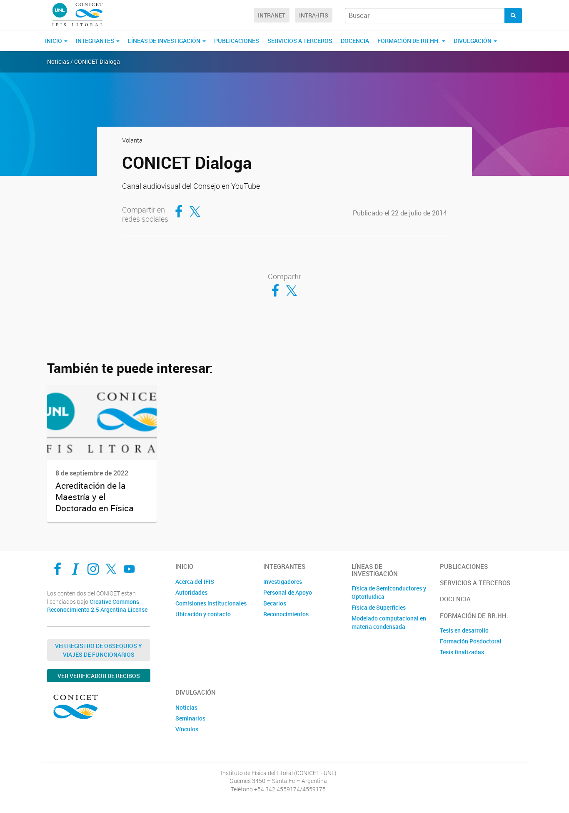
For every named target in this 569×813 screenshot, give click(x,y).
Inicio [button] (54, 41)
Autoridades (191, 592)
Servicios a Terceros (299, 41)
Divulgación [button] (473, 41)
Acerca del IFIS (194, 581)
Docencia (355, 41)
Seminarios (190, 718)
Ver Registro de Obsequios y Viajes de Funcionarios (98, 650)
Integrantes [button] (95, 41)
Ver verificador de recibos (98, 676)
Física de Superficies (379, 607)
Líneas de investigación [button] (165, 41)
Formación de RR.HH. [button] (409, 41)
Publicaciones (236, 41)
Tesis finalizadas (462, 652)
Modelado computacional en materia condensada (389, 622)
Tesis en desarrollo (464, 630)
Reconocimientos (286, 614)
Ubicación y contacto (203, 614)
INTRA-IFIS (313, 15)
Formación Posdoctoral (471, 641)
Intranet (271, 15)
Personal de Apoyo (287, 592)
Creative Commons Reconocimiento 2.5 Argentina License (97, 605)
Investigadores (282, 581)
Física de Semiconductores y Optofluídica (389, 592)
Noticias (186, 707)
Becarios (274, 603)
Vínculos (186, 729)
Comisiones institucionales (211, 603)
